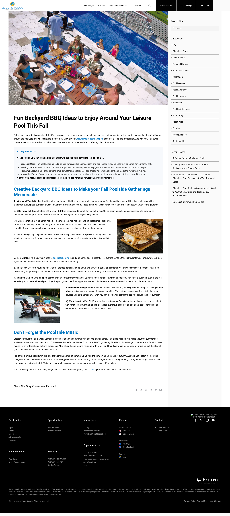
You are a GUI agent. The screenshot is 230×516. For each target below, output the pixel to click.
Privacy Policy (190, 501)
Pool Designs (178, 83)
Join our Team (53, 427)
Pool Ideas (177, 102)
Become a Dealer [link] (54, 431)
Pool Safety (177, 115)
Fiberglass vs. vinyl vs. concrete (96, 459)
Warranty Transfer (55, 462)
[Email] (160, 390)
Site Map (217, 501)
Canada (126, 431)
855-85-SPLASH (165, 431)
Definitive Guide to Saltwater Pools (188, 158)
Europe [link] (126, 457)
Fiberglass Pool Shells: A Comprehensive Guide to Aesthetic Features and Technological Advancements (194, 192)
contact (92, 369)
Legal (211, 501)
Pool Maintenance (181, 109)
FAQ (174, 45)
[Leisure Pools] (204, 414)
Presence (12, 440)
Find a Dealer (164, 427)
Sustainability (178, 141)
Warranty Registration (57, 459)
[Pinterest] (155, 390)
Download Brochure (91, 431)
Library (86, 427)
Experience (13, 434)
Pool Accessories (180, 70)
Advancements (15, 437)
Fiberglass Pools (180, 51)
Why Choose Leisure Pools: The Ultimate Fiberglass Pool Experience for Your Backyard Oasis (193, 178)
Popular (176, 128)
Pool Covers (13, 459)
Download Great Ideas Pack (94, 434)
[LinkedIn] (151, 390)
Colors (11, 431)
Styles (11, 427)
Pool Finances (179, 96)
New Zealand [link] (128, 447)
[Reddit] (146, 390)
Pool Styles (177, 122)
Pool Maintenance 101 (92, 456)
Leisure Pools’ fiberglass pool (89, 139)
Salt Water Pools (90, 462)
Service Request (54, 465)
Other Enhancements (17, 462)
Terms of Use (202, 501)
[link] (195, 420)
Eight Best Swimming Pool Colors (188, 202)
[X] (141, 390)
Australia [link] (127, 444)
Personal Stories (180, 64)
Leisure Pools (178, 57)
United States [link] (128, 434)
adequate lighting (61, 258)
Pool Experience (179, 89)
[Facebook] (136, 390)
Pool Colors (177, 77)
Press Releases (179, 135)
